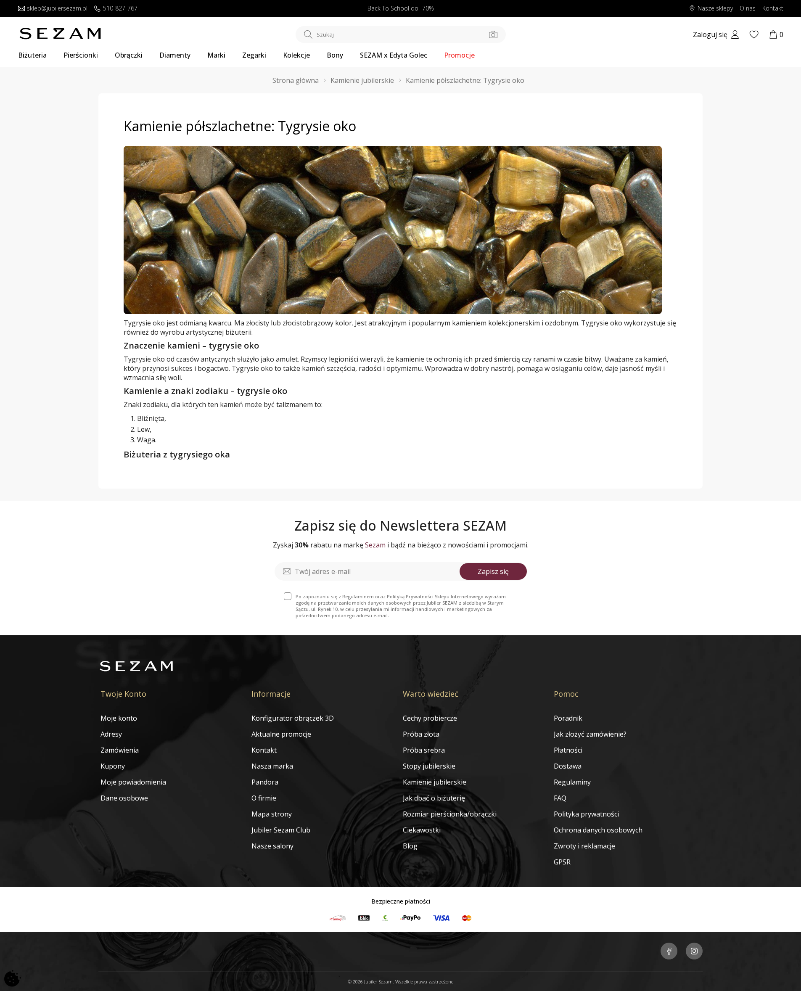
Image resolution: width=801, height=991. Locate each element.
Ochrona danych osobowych (598, 830)
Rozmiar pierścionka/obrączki (450, 814)
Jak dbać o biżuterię (434, 798)
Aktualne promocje (281, 734)
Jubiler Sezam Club (280, 830)
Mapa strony (271, 814)
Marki (216, 55)
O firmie (263, 798)
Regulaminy (572, 782)
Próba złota (421, 734)
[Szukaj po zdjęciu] (493, 34)
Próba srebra (424, 750)
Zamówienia (119, 750)
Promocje (459, 55)
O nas (748, 8)
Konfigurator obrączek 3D (292, 718)
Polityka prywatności (586, 814)
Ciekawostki (422, 830)
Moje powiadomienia (133, 782)
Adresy (111, 734)
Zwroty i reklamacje (584, 846)
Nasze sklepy (715, 8)
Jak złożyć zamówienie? (590, 734)
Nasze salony (272, 846)
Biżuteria (32, 55)
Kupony (112, 766)
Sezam (375, 545)
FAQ (560, 798)
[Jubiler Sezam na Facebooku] (669, 952)
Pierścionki (80, 55)
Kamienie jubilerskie (434, 782)
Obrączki (129, 55)
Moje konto (118, 718)
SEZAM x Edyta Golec (393, 55)
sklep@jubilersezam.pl (57, 8)
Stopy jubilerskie (429, 766)
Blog (410, 846)
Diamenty (174, 55)
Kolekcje (296, 55)
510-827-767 (120, 8)
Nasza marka (272, 766)
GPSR (562, 862)
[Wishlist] (754, 34)
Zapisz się (493, 571)
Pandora (264, 782)
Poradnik (568, 718)
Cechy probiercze (430, 718)
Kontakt (772, 8)
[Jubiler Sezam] (60, 37)
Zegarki (254, 55)
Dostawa (568, 766)
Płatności (568, 750)
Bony (335, 55)
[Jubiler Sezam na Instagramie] (694, 952)
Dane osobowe (124, 798)
